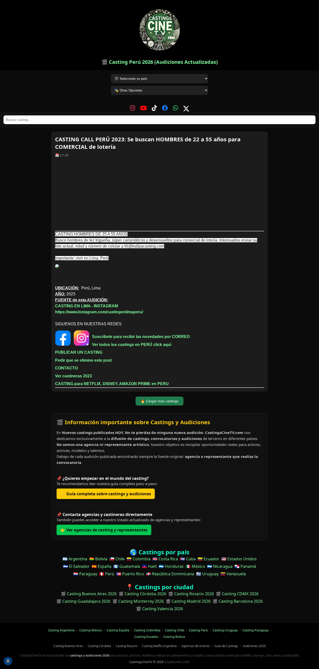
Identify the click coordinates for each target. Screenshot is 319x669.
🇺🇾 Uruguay (207, 574)
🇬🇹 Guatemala (126, 566)
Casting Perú (198, 630)
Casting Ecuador (146, 636)
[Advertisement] (159, 196)
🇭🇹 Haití (149, 566)
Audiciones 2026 (254, 646)
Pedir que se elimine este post (83, 360)
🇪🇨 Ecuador (208, 559)
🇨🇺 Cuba (188, 559)
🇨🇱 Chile (117, 559)
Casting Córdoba (99, 646)
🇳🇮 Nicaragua (220, 566)
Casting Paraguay (255, 630)
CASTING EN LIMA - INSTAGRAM (86, 306)
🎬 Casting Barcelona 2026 (238, 601)
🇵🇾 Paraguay (85, 574)
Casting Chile (174, 630)
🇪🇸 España (101, 566)
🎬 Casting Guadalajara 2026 (83, 601)
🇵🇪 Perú (106, 574)
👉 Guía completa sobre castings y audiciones (105, 494)
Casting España (118, 630)
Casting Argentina (61, 630)
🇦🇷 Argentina (75, 559)
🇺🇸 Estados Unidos (239, 559)
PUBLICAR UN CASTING (78, 352)
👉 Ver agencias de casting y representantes (104, 530)
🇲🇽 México (195, 566)
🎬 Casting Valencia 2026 (159, 608)
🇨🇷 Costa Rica (165, 559)
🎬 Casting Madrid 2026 (188, 601)
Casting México (90, 630)
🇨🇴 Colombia (139, 559)
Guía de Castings (226, 646)
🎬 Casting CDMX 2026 (237, 593)
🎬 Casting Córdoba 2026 (142, 593)
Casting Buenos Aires (68, 646)
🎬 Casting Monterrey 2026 (138, 601)
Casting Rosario (126, 646)
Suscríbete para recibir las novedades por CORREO (141, 336)
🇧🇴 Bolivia (98, 559)
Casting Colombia (147, 630)
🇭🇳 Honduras (171, 566)
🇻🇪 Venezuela (233, 574)
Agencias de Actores (195, 646)
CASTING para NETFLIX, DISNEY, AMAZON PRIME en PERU (112, 384)
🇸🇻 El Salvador (76, 566)
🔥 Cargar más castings (159, 401)
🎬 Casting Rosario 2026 (191, 593)
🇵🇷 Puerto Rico (130, 574)
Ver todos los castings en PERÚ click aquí (131, 344)
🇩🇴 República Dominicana (170, 574)
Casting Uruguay (225, 630)
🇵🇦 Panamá (245, 566)
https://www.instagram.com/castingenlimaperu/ (99, 312)
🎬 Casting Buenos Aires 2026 (89, 593)
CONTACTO (66, 368)
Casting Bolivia (174, 636)
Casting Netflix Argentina (159, 646)
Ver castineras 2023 (73, 376)
